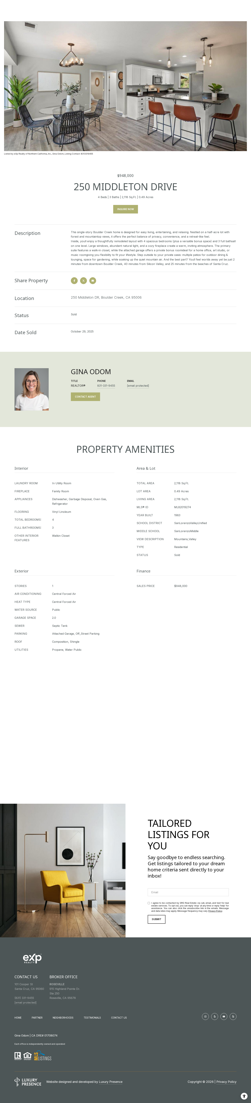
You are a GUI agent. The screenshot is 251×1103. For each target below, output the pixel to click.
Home (18, 1017)
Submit (156, 919)
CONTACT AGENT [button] (85, 396)
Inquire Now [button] (125, 209)
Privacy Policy (215, 911)
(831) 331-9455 (24, 998)
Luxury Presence (110, 1082)
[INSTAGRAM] (205, 1016)
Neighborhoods (63, 1017)
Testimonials (92, 1017)
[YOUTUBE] (223, 1016)
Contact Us (119, 1017)
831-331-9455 (106, 385)
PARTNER (37, 1017)
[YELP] (214, 1016)
